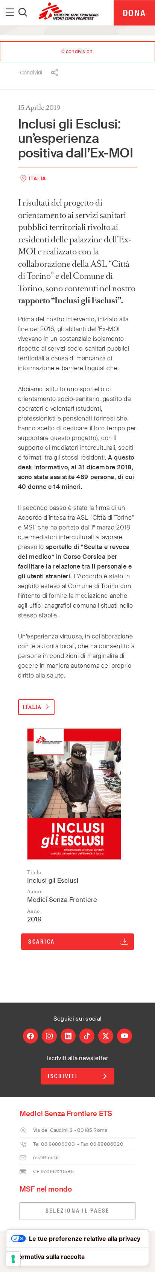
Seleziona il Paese (78, 1211)
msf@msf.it (46, 1157)
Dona (134, 13)
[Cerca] (22, 13)
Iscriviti (63, 1076)
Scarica (41, 941)
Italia (37, 178)
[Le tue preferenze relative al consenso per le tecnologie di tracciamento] (13, 1259)
